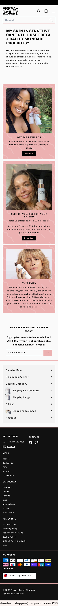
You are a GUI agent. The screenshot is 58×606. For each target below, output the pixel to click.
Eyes (5, 500)
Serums (6, 496)
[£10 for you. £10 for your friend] (29, 187)
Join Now (29, 153)
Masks (6, 508)
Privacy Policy (9, 524)
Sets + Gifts (8, 512)
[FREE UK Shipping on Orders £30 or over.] (29, 2)
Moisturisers (9, 504)
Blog (5, 545)
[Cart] (46, 11)
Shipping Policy (10, 529)
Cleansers (8, 487)
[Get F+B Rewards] (29, 110)
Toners (6, 491)
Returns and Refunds (13, 533)
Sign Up (6, 471)
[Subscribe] (45, 584)
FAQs (5, 467)
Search (6, 459)
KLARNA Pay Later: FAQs (14, 541)
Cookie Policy (9, 537)
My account (8, 475)
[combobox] (29, 20)
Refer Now (29, 238)
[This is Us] (29, 264)
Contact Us (8, 463)
